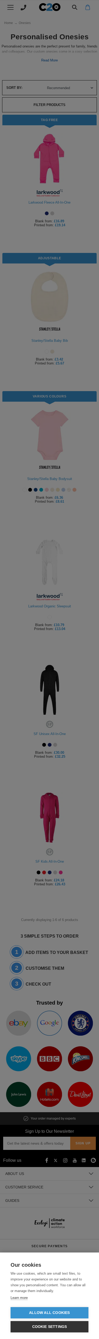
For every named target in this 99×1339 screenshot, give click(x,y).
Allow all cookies (49, 1313)
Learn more (19, 1298)
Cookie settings (49, 1327)
